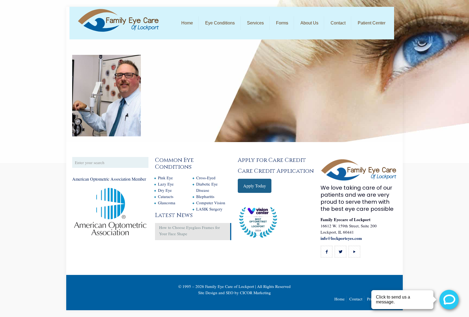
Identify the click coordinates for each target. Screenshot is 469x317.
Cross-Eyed (206, 177)
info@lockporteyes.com (341, 238)
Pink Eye (165, 177)
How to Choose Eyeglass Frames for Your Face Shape (189, 230)
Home (339, 299)
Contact (355, 299)
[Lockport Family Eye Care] (118, 20)
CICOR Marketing (255, 292)
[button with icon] (327, 252)
